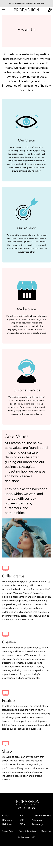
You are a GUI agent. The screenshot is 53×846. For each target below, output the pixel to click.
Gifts (22, 824)
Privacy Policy (8, 831)
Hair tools (7, 824)
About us (37, 819)
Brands (6, 815)
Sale (21, 819)
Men (21, 815)
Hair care (7, 819)
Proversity (37, 824)
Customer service (41, 815)
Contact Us (46, 831)
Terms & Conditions (27, 831)
